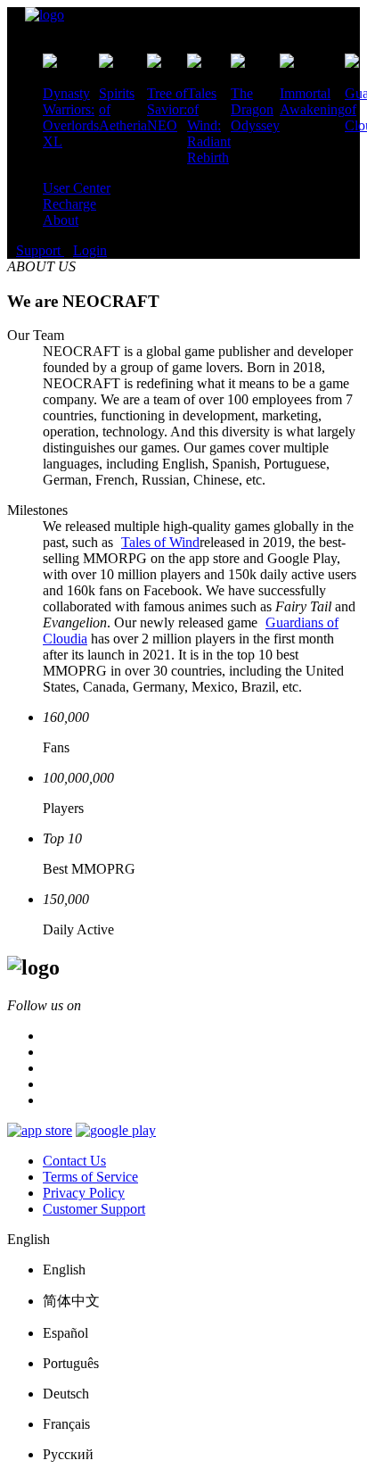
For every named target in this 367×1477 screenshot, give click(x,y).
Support (40, 250)
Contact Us (74, 1160)
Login (90, 250)
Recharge (69, 204)
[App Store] (39, 1130)
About (60, 220)
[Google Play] (116, 1130)
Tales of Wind (160, 542)
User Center (76, 187)
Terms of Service (90, 1176)
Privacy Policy (84, 1192)
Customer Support (94, 1208)
